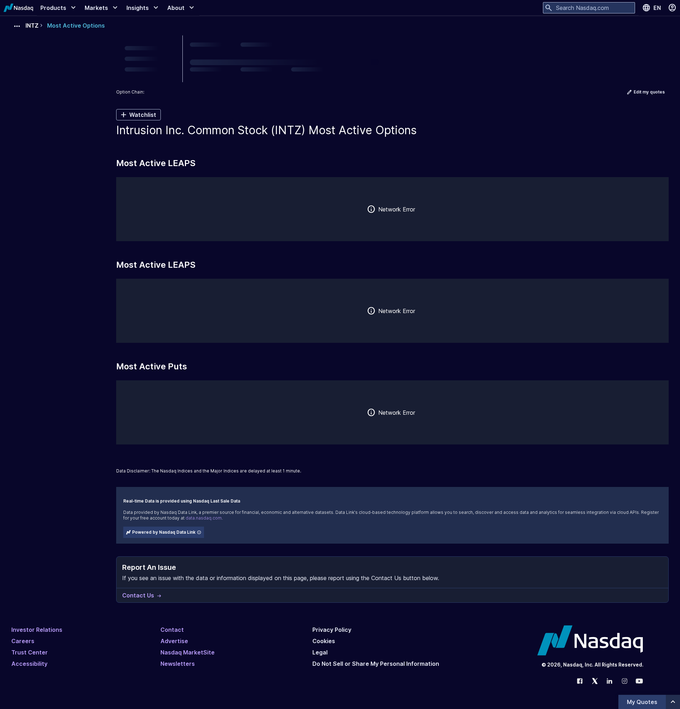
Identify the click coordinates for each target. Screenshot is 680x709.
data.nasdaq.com (204, 518)
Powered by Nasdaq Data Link (164, 532)
